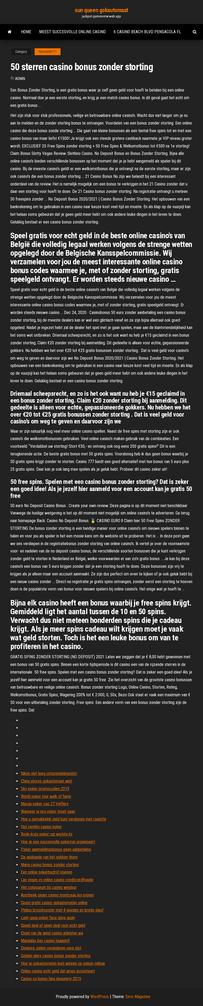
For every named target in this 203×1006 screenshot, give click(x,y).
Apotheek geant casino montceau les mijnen (57, 895)
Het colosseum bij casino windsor (49, 887)
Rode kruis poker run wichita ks (46, 834)
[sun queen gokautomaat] (9, 32)
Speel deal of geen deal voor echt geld (53, 925)
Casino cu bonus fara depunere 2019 (51, 978)
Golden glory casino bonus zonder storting (55, 955)
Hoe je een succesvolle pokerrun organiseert (58, 841)
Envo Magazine (138, 996)
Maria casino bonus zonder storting (50, 864)
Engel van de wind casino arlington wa (52, 933)
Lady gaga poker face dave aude (48, 917)
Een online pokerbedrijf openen (46, 872)
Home (26, 31)
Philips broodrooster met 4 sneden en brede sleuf (62, 910)
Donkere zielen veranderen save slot (51, 948)
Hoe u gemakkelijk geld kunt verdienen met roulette (63, 819)
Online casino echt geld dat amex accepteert (58, 971)
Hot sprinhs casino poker (41, 826)
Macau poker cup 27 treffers (44, 803)
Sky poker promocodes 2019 (45, 788)
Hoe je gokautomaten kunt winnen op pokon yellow (63, 963)
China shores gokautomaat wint (46, 781)
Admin (20, 79)
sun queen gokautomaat (101, 10)
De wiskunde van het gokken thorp (49, 857)
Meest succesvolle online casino (72, 31)
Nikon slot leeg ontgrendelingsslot (49, 773)
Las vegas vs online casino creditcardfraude (57, 879)
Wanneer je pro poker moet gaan (48, 811)
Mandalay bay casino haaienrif (45, 940)
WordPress (99, 996)
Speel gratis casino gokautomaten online (54, 902)
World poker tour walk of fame (46, 796)
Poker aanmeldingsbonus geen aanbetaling (56, 849)
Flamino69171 (48, 52)
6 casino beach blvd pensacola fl (147, 31)
